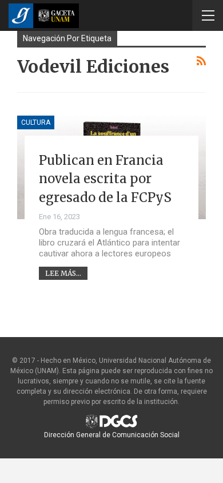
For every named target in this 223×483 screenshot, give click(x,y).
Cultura (35, 122)
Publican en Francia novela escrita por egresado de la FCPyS (105, 178)
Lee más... (63, 273)
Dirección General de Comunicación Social (112, 435)
